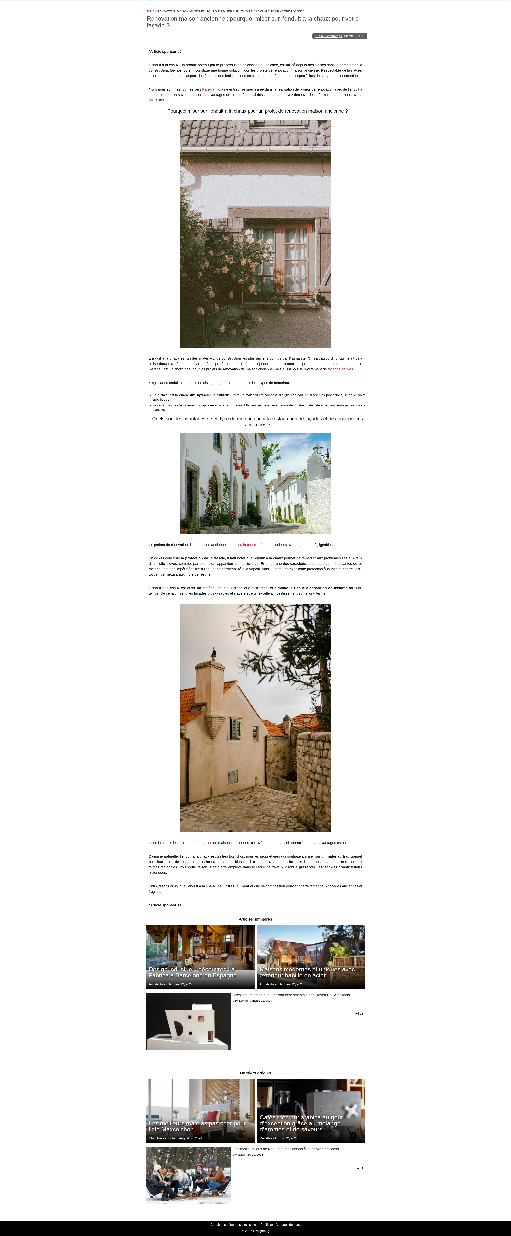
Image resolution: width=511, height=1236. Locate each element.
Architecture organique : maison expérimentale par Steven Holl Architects (291, 995)
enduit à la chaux (242, 545)
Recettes (266, 1138)
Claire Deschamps (328, 36)
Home (150, 11)
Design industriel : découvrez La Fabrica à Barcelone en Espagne (193, 972)
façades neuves (340, 369)
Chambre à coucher (163, 1138)
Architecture (268, 984)
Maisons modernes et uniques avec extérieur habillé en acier (307, 972)
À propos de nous (288, 1224)
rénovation (203, 843)
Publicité (266, 1224)
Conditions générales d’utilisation (234, 1224)
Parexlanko (211, 89)
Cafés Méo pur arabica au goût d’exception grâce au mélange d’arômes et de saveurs (301, 1123)
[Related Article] (311, 957)
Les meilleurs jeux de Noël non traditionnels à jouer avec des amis (286, 1149)
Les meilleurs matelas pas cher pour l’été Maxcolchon (197, 1126)
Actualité (238, 1154)
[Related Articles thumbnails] (188, 1027)
